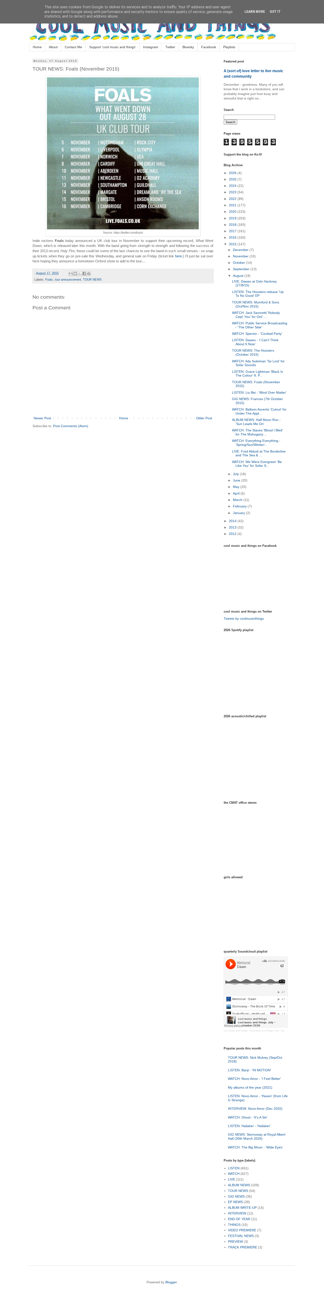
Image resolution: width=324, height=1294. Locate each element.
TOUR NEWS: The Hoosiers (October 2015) (253, 352)
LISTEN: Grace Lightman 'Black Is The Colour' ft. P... (257, 374)
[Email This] (70, 273)
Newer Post (42, 418)
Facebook (208, 47)
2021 (233, 205)
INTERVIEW (237, 1213)
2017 (233, 231)
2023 (233, 192)
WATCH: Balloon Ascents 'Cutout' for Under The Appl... (259, 411)
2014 (233, 521)
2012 (233, 534)
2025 (233, 179)
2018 (233, 225)
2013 (233, 527)
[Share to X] (79, 273)
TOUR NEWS (92, 279)
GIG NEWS (236, 1196)
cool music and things (235, 1030)
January (239, 513)
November (241, 256)
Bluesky (188, 47)
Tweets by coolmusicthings (244, 618)
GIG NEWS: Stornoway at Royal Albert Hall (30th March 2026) (256, 1136)
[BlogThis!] (75, 273)
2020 (233, 211)
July (236, 474)
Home (37, 47)
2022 (233, 199)
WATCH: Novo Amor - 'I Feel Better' (254, 1079)
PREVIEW (235, 1241)
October (239, 262)
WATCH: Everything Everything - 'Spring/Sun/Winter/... (256, 443)
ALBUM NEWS (239, 1185)
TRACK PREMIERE (242, 1247)
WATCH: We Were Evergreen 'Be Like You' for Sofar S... (257, 464)
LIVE (231, 1179)
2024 (233, 186)
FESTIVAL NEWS (241, 1236)
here (178, 256)
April (237, 493)
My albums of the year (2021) (250, 1087)
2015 (233, 244)
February (240, 506)
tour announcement (68, 279)
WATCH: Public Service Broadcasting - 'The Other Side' (259, 325)
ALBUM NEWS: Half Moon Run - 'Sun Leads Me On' (256, 422)
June (237, 480)
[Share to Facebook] (84, 273)
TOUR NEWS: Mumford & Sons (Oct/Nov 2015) (255, 304)
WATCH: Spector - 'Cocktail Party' (257, 333)
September (241, 269)
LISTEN (234, 1168)
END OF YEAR (239, 1219)
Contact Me (73, 47)
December (241, 250)
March (238, 500)
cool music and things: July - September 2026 (275, 1030)
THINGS (234, 1225)
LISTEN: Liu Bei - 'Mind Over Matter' (259, 392)
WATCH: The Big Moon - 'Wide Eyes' (255, 1147)
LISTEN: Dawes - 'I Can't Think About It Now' (255, 342)
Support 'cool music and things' (112, 47)
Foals (49, 279)
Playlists (229, 47)
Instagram (150, 47)
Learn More (255, 12)
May (236, 487)
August (238, 276)
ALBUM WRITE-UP (242, 1207)
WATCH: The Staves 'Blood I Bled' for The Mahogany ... (257, 432)
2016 (233, 237)
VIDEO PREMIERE (242, 1230)
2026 (233, 173)
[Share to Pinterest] (88, 273)
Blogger (171, 1282)
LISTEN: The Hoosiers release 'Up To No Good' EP (258, 294)
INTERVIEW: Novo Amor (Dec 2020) (255, 1108)
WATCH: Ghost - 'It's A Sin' (248, 1117)
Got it (275, 12)
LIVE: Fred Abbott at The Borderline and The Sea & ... (259, 453)
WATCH (234, 1174)
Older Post (204, 418)
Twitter (170, 47)
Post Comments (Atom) (70, 426)
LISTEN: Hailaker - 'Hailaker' (249, 1126)
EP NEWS (235, 1202)
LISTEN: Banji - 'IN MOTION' (249, 1070)
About (53, 47)
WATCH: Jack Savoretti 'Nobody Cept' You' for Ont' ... (256, 315)
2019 (233, 218)
